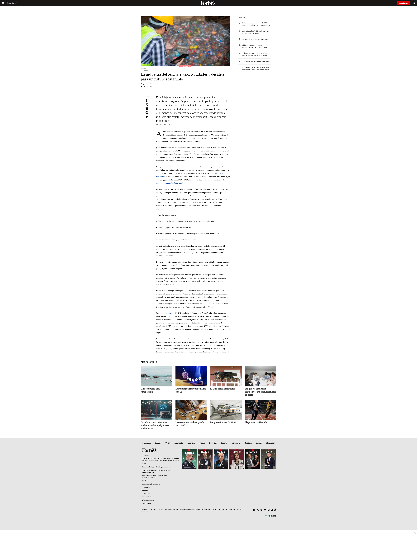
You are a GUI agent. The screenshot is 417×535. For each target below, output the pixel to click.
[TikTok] (275, 509)
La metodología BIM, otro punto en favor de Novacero (255, 32)
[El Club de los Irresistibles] (226, 376)
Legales (160, 509)
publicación (169, 313)
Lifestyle (224, 443)
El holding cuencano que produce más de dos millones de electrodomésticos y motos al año (256, 46)
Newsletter (270, 443)
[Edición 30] (205, 459)
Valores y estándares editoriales (190, 509)
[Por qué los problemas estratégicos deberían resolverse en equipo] (260, 376)
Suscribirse (403, 3)
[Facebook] (147, 109)
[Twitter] (147, 105)
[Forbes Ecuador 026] (268, 459)
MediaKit (168, 509)
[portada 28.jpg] (237, 459)
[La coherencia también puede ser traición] (191, 410)
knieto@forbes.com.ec (148, 472)
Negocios (213, 443)
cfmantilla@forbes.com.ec (163, 467)
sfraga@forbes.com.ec (148, 477)
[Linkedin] (147, 117)
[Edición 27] (253, 459)
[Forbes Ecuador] (208, 3)
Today (167, 443)
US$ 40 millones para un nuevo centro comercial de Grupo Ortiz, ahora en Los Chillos (256, 54)
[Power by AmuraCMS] (270, 516)
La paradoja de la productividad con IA (190, 390)
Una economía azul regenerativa (150, 390)
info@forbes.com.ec (173, 460)
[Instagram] (261, 509)
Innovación (179, 443)
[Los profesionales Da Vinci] (226, 410)
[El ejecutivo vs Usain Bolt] (260, 410)
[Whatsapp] (147, 101)
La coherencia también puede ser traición (189, 424)
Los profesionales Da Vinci (223, 422)
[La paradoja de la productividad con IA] (191, 376)
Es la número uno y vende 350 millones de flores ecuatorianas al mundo (256, 24)
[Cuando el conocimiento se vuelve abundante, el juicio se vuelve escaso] (156, 410)
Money (202, 443)
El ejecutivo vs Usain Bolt (257, 422)
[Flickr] (272, 509)
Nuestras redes (206, 509)
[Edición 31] (189, 459)
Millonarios (236, 443)
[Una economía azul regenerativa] (156, 376)
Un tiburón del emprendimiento (255, 39)
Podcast (158, 443)
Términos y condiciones (148, 509)
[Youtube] (265, 509)
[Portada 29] (221, 459)
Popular (241, 18)
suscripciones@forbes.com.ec (151, 484)
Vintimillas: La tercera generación (256, 61)
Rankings (248, 443)
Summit (259, 443)
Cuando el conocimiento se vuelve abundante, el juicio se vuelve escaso (155, 425)
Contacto (175, 509)
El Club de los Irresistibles (222, 389)
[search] (414, 3)
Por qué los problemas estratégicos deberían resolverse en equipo (260, 392)
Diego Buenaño (146, 84)
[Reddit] (147, 113)
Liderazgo (191, 443)
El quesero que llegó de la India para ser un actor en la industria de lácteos (255, 68)
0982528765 (146, 493)
